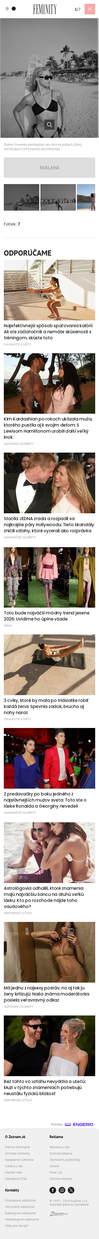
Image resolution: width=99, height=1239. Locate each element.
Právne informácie (17, 1147)
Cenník (54, 1166)
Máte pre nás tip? (16, 1226)
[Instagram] (62, 1190)
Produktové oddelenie (20, 1200)
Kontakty (12, 1190)
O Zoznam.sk (15, 1136)
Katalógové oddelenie (20, 1213)
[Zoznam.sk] (59, 1215)
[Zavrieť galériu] (90, 9)
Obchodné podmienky (65, 1160)
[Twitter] (71, 1190)
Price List (56, 1172)
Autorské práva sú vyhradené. (70, 1204)
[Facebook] (53, 1190)
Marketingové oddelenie (22, 1219)
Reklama (56, 1136)
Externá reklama (61, 1153)
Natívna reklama (61, 1179)
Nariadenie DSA (16, 1179)
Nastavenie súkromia (19, 1160)
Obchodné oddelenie (20, 1207)
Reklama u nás (59, 1147)
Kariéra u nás (14, 1166)
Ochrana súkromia (17, 1153)
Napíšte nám (13, 1172)
